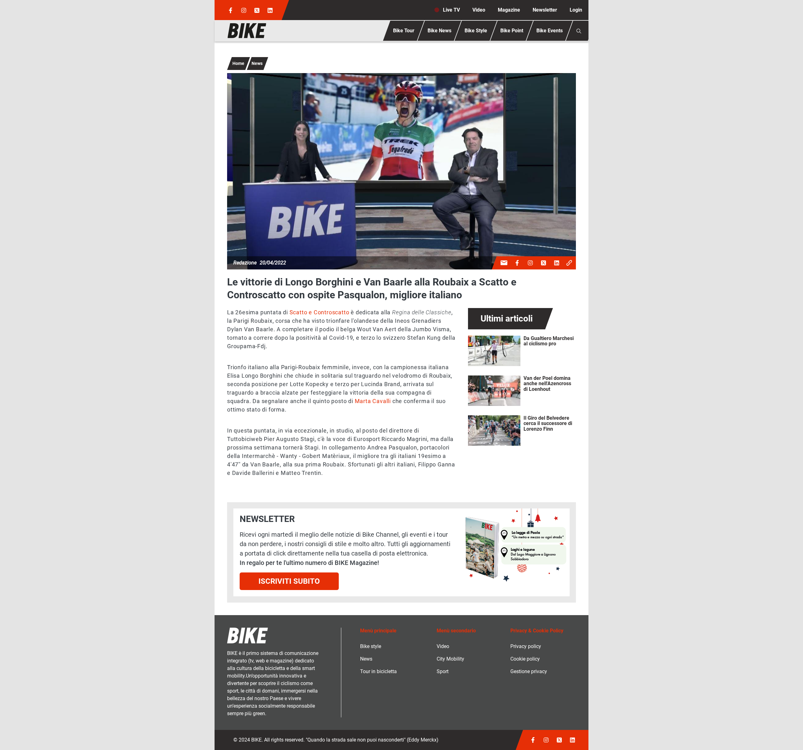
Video (478, 10)
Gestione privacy (528, 671)
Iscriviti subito (289, 581)
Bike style (370, 646)
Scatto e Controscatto (319, 312)
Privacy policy (525, 646)
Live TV (451, 10)
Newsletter (545, 10)
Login (576, 10)
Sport (443, 671)
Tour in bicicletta (378, 671)
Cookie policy (525, 659)
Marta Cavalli (373, 401)
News (257, 63)
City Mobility (450, 659)
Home (238, 63)
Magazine (509, 10)
